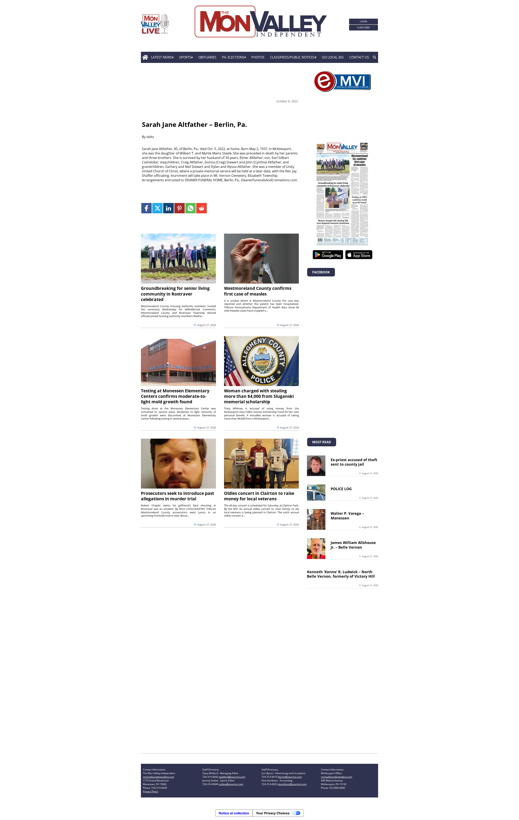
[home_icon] (145, 57)
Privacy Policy (150, 791)
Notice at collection (234, 813)
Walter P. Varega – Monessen (347, 515)
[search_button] (374, 57)
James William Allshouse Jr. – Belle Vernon (353, 545)
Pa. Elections (233, 57)
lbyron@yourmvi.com (290, 777)
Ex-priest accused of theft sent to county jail (354, 462)
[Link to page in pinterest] (179, 208)
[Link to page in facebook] (146, 208)
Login (363, 21)
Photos (257, 57)
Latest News (161, 57)
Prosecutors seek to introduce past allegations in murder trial (177, 496)
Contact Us (359, 57)
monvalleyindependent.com (158, 777)
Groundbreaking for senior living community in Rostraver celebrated (175, 293)
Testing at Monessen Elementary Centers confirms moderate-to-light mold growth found (175, 396)
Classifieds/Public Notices (292, 57)
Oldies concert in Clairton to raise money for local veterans (259, 496)
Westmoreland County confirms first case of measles (257, 291)
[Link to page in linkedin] (168, 208)
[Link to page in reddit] (201, 208)
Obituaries (207, 57)
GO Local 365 (333, 57)
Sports (185, 57)
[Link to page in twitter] (157, 208)
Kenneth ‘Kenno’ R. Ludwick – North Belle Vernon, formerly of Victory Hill (341, 574)
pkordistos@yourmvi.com (292, 784)
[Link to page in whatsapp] (190, 208)
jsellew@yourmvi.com (231, 784)
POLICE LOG (341, 488)
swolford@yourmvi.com (232, 777)
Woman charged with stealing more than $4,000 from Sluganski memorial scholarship (259, 396)
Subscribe (363, 27)
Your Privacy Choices (273, 813)
